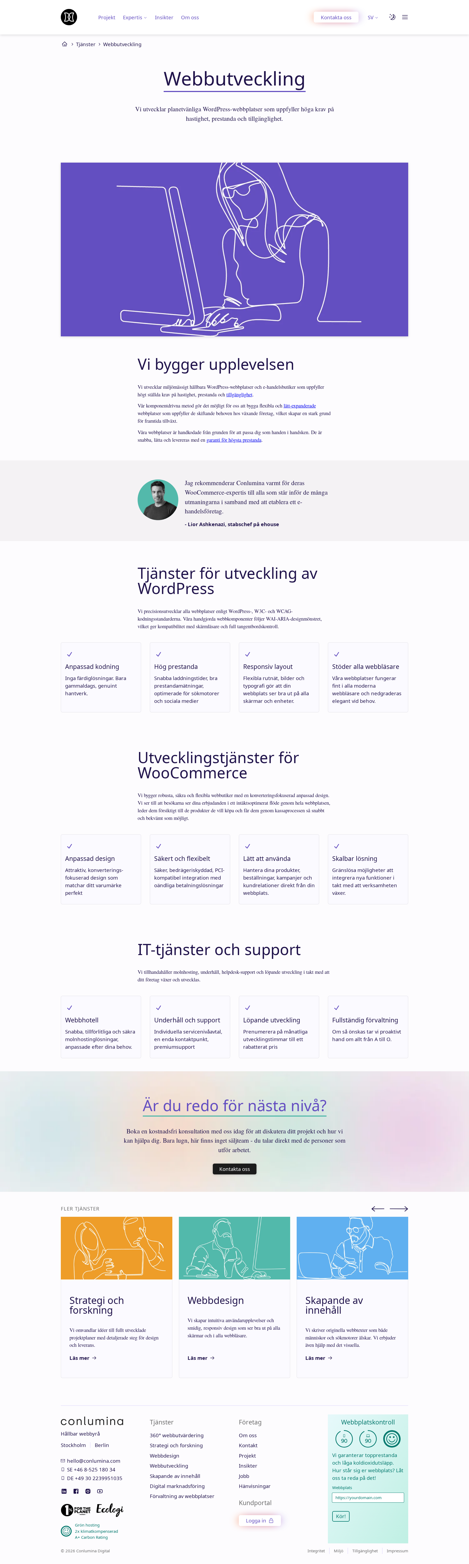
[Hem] (69, 17)
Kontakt (248, 1445)
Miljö (338, 1550)
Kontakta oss (336, 17)
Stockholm (73, 1445)
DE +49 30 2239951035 (94, 1478)
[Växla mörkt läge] (392, 17)
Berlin (102, 1445)
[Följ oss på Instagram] (88, 1491)
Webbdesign (164, 1455)
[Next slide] (399, 1210)
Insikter (164, 17)
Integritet (316, 1550)
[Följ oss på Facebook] (76, 1491)
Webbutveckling (122, 44)
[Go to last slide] (380, 1210)
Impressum (397, 1550)
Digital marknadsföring (177, 1486)
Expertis (132, 17)
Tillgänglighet (365, 1550)
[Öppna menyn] (405, 17)
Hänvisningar (255, 1486)
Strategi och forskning (176, 1445)
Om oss (190, 17)
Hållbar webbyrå (80, 1433)
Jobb (244, 1476)
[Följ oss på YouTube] (100, 1491)
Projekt (106, 17)
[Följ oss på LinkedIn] (64, 1491)
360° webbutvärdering (177, 1435)
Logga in (256, 1520)
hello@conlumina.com (93, 1460)
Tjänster (86, 44)
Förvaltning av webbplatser (182, 1496)
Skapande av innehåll (175, 1476)
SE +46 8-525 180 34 (91, 1469)
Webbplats (342, 1488)
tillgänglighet (239, 394)
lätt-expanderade (300, 405)
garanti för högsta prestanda (234, 439)
